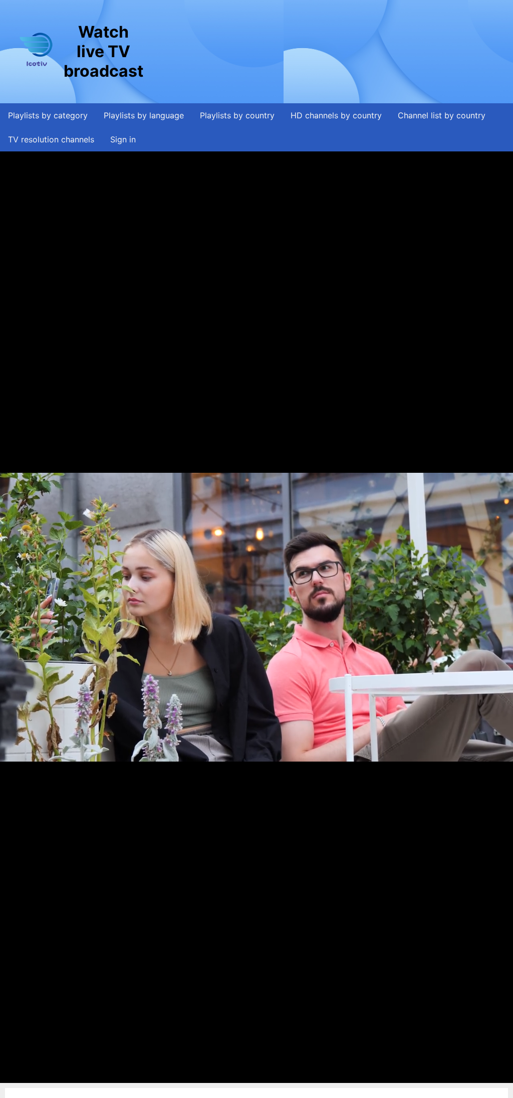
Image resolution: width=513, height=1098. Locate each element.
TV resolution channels (51, 139)
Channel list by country (441, 115)
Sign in (123, 139)
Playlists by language (144, 115)
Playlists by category (48, 115)
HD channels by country (336, 115)
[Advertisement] (327, 51)
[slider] (254, 1075)
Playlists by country (237, 115)
